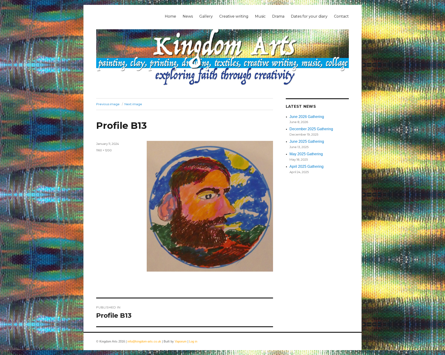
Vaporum (181, 341)
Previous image (108, 104)
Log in (193, 341)
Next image (133, 104)
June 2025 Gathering (306, 141)
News (188, 16)
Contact (341, 16)
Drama (278, 16)
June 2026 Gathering (306, 117)
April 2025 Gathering (306, 166)
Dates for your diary (309, 16)
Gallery (206, 16)
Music (260, 16)
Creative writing (233, 16)
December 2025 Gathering (311, 129)
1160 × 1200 (104, 150)
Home (170, 16)
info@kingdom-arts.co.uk (144, 341)
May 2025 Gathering (306, 154)
